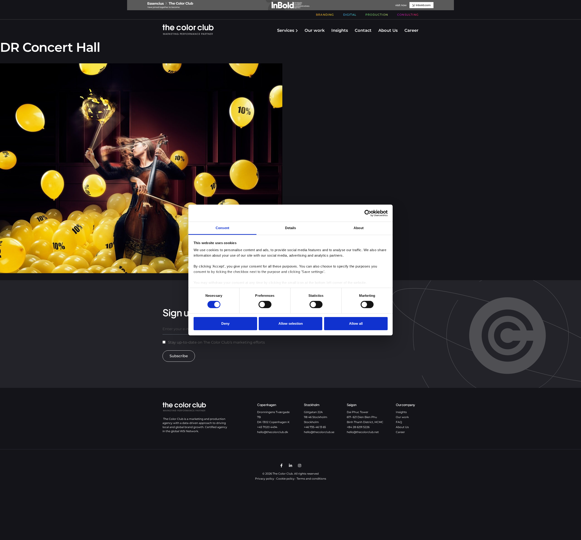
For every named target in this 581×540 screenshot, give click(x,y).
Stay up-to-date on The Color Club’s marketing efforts (216, 342)
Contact (363, 30)
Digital (349, 14)
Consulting (408, 14)
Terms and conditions (311, 478)
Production (376, 14)
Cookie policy (285, 478)
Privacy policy (264, 478)
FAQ (399, 422)
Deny (225, 323)
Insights (339, 30)
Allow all (356, 323)
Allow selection (290, 323)
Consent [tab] (222, 228)
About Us (388, 30)
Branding (325, 14)
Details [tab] (290, 228)
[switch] (264, 304)
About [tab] (359, 228)
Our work (315, 30)
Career (411, 30)
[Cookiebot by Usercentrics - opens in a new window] (368, 213)
